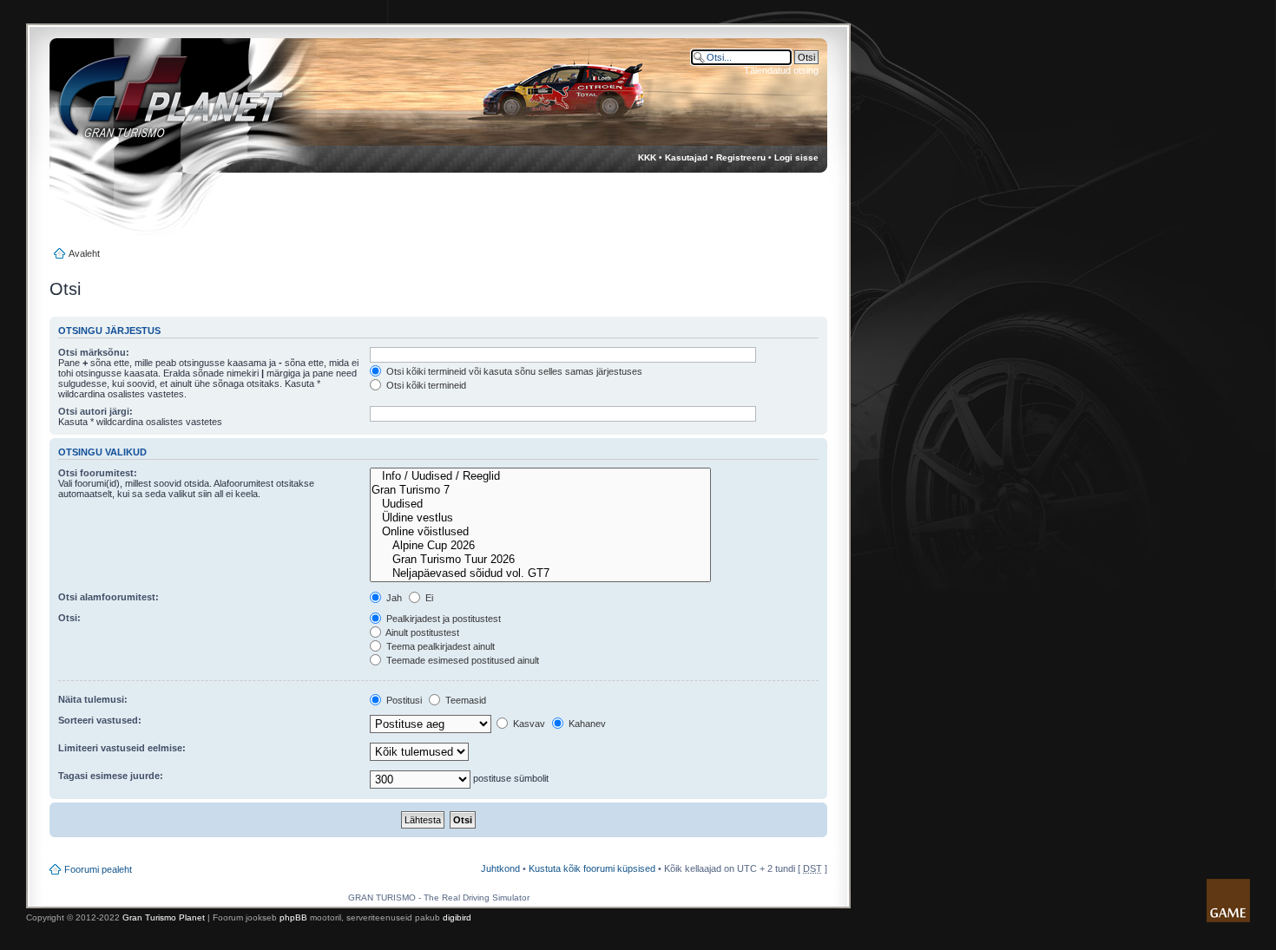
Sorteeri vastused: (99, 720)
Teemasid (464, 700)
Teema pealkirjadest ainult (439, 646)
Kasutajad (686, 157)
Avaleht (84, 253)
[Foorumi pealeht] (154, 104)
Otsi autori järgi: (95, 411)
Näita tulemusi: (93, 699)
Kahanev (586, 723)
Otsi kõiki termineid (425, 385)
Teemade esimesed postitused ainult (461, 660)
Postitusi (403, 700)
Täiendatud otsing (781, 70)
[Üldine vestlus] (540, 518)
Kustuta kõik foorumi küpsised (592, 868)
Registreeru (741, 157)
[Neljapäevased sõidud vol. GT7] (540, 573)
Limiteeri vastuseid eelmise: (122, 748)
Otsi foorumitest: (97, 473)
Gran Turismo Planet (163, 917)
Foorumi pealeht (98, 869)
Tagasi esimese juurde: (110, 775)
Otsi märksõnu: (93, 352)
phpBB (293, 917)
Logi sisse (796, 157)
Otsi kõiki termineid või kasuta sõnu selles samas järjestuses (513, 371)
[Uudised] (540, 504)
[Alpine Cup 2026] (540, 546)
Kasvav (527, 723)
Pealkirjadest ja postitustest (442, 618)
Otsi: (69, 618)
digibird (457, 917)
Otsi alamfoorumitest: (108, 597)
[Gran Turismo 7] (540, 490)
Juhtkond (500, 868)
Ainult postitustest (421, 632)
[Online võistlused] (540, 532)
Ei (428, 598)
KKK (647, 157)
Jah (393, 598)
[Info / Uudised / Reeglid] (540, 476)
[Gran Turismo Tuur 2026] (540, 560)
